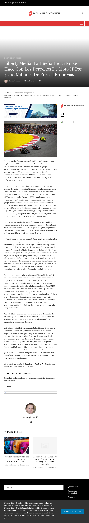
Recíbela (7, 387)
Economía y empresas (18, 373)
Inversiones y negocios (13, 58)
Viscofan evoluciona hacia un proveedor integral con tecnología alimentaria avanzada (45, 460)
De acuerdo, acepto (73, 511)
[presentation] (6, 454)
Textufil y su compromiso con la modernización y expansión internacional (17, 459)
